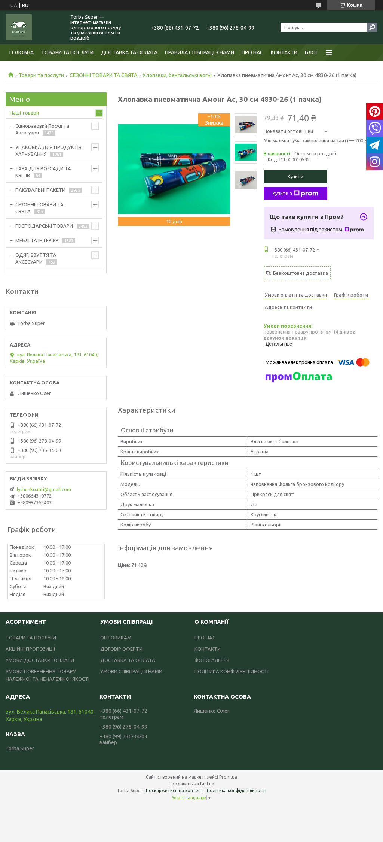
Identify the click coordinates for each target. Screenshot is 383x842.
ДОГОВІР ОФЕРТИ (121, 648)
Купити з (282, 193)
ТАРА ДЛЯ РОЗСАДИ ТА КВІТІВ (43, 172)
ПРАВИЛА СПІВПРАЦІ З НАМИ (199, 52)
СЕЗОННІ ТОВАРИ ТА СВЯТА (103, 75)
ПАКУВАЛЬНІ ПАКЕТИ (40, 189)
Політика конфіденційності (236, 790)
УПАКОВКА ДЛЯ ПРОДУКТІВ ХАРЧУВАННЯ (48, 150)
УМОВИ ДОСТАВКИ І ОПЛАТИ (40, 660)
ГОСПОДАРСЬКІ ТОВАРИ (44, 225)
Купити (295, 176)
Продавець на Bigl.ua (191, 783)
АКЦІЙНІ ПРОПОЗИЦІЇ (30, 648)
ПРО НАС (252, 52)
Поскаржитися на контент (174, 790)
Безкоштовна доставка (300, 273)
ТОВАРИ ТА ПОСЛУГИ (67, 52)
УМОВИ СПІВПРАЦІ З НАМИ (131, 671)
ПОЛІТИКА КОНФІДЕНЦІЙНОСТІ (231, 671)
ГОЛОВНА (21, 52)
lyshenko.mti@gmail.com (44, 489)
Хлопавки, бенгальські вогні (177, 75)
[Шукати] (372, 27)
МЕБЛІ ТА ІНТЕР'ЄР (37, 240)
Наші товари (24, 112)
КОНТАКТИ (284, 52)
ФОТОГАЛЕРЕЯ (211, 660)
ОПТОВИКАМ (115, 637)
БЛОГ (311, 52)
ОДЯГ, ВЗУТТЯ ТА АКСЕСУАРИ (35, 258)
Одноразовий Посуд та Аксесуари (42, 129)
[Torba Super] (34, 27)
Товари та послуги (41, 75)
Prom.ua (228, 777)
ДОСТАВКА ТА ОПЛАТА (129, 52)
